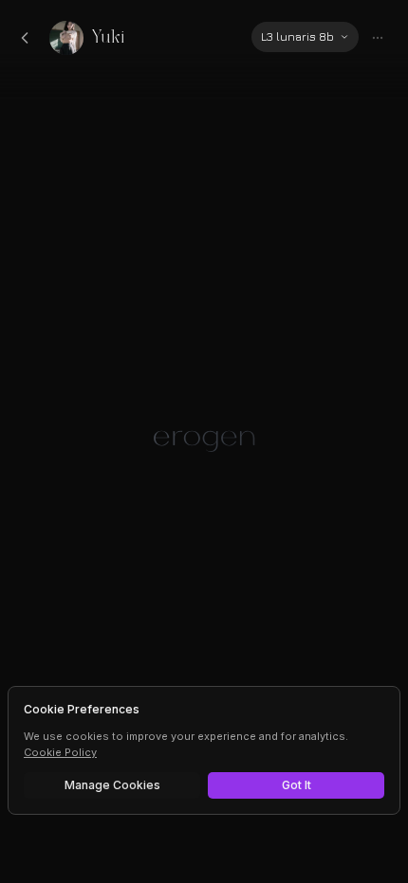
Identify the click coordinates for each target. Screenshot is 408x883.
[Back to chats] (25, 38)
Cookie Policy (60, 752)
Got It (296, 785)
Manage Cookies (112, 785)
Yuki (108, 37)
